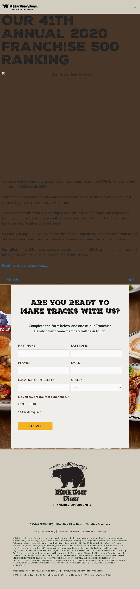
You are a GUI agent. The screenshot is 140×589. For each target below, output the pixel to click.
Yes (23, 403)
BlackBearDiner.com (98, 524)
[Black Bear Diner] (20, 7)
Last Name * (80, 345)
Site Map (102, 531)
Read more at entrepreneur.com (26, 265)
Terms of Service (88, 570)
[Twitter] (65, 513)
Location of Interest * (36, 379)
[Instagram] (74, 513)
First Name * (27, 345)
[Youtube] (83, 513)
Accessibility (88, 531)
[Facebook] (56, 513)
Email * (76, 362)
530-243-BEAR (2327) (41, 524)
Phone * (24, 362)
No (35, 403)
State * (76, 379)
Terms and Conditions (68, 531)
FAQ (36, 531)
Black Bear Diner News (69, 524)
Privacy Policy (48, 531)
